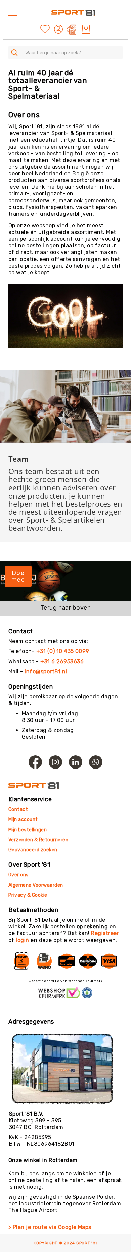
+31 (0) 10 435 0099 (62, 651)
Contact (18, 809)
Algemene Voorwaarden (35, 885)
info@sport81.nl (46, 671)
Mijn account (23, 819)
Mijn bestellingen (27, 830)
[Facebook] (35, 762)
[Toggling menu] (12, 13)
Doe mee (18, 576)
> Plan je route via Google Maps (49, 1227)
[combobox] (65, 52)
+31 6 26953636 (62, 661)
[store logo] (73, 13)
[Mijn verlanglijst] (45, 28)
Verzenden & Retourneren (38, 840)
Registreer (105, 933)
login (22, 940)
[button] (59, 29)
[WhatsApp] (95, 762)
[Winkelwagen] (86, 29)
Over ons (18, 875)
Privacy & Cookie (28, 895)
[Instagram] (55, 762)
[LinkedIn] (75, 762)
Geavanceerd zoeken (32, 850)
